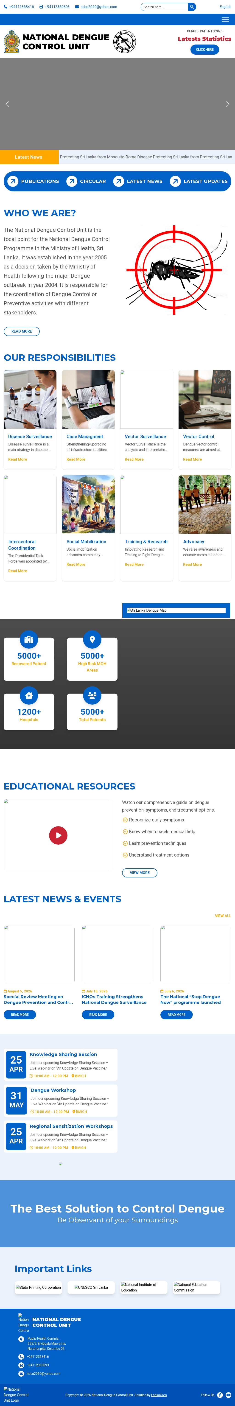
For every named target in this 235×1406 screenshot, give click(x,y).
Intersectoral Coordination (22, 545)
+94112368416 (21, 7)
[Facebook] (220, 1395)
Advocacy (193, 541)
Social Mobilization (86, 541)
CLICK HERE (205, 49)
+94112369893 (57, 7)
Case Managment (85, 436)
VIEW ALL (223, 916)
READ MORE (21, 331)
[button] (7, 104)
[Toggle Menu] (225, 19)
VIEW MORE (140, 873)
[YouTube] (228, 1395)
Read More (17, 459)
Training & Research (146, 541)
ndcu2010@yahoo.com (99, 7)
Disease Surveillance (30, 436)
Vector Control (198, 436)
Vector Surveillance (145, 436)
